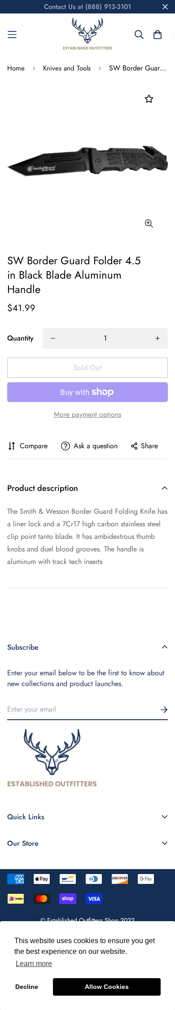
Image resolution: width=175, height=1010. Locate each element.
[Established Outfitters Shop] (87, 34)
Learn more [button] (34, 963)
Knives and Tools (67, 68)
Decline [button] (26, 986)
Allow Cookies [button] (107, 986)
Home (16, 68)
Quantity (20, 338)
